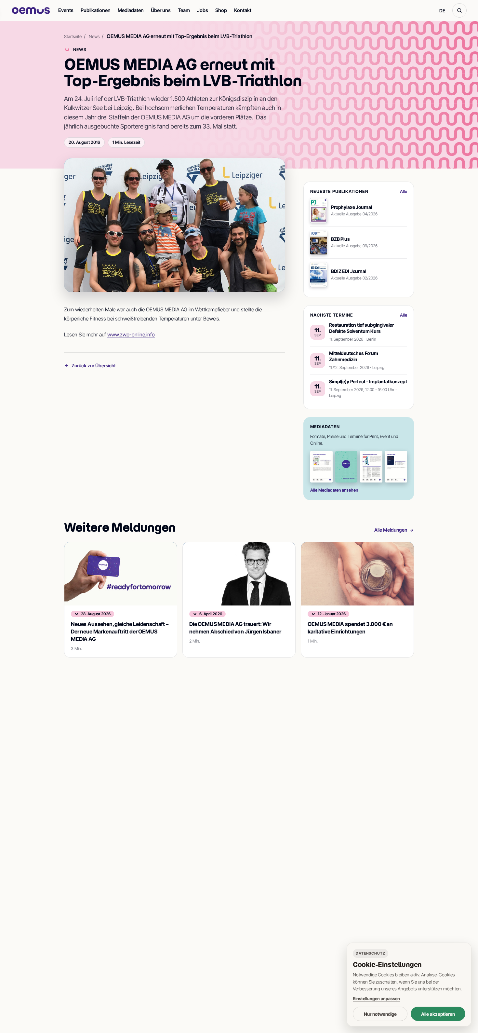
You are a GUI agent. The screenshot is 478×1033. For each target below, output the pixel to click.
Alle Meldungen (390, 530)
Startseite (73, 36)
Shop (221, 10)
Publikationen (96, 10)
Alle (403, 191)
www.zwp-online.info (131, 335)
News (94, 36)
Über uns (161, 10)
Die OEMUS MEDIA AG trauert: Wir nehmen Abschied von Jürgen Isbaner (235, 628)
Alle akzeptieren (438, 1014)
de (442, 10)
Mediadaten (131, 10)
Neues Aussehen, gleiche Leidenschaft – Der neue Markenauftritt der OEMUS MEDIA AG (119, 631)
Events (65, 10)
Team (184, 10)
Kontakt (242, 10)
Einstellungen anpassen (376, 998)
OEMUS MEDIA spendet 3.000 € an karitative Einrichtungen (350, 628)
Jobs (202, 10)
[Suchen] (459, 10)
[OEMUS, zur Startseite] (30, 10)
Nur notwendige (380, 1014)
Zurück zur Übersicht (94, 365)
